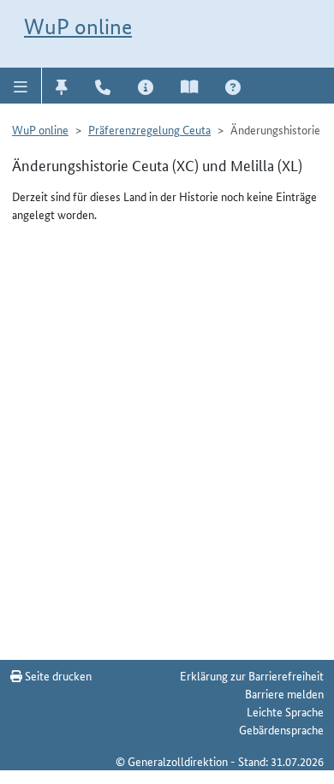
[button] (21, 86)
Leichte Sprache (285, 711)
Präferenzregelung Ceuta (149, 129)
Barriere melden (284, 693)
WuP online (78, 26)
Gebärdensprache (281, 729)
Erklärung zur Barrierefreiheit (252, 675)
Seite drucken (57, 675)
